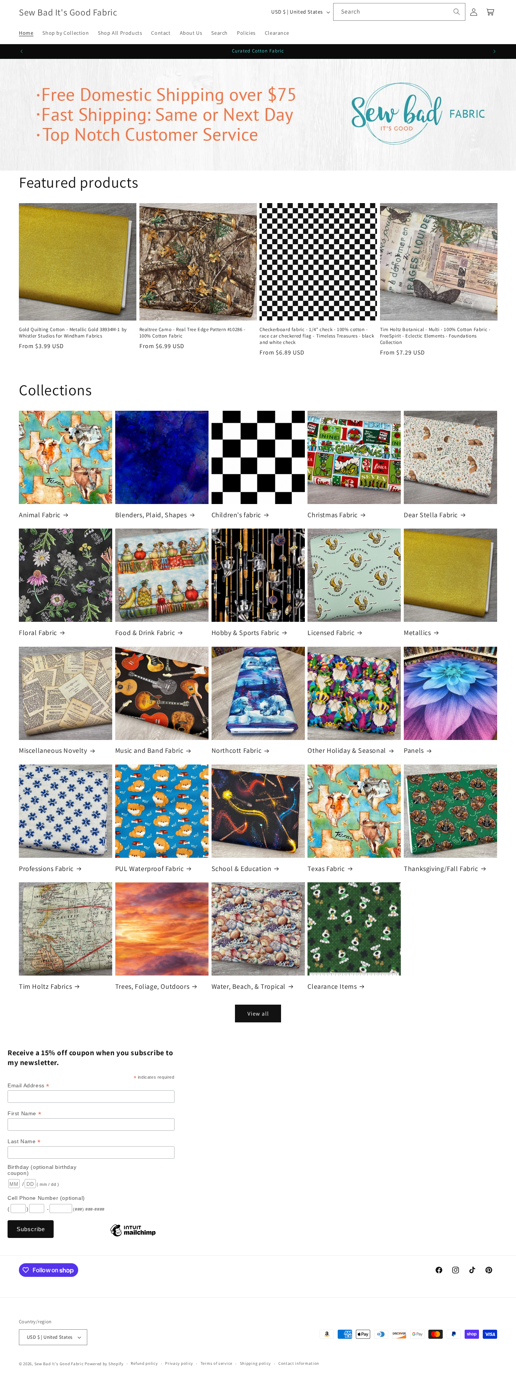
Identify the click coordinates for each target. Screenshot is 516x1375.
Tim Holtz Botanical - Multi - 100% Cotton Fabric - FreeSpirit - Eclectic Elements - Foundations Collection (435, 336)
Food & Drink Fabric (145, 632)
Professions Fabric (46, 868)
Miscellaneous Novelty (53, 750)
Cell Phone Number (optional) (46, 1198)
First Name (24, 1113)
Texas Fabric (326, 868)
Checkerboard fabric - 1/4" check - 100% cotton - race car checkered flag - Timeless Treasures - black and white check (317, 336)
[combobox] (399, 11)
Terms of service (216, 1363)
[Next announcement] (494, 51)
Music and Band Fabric (149, 750)
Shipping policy (255, 1363)
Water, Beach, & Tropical (249, 986)
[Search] (456, 11)
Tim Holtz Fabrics (45, 986)
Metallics (417, 632)
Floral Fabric (38, 632)
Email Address (28, 1085)
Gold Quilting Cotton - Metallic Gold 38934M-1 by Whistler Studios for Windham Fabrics (73, 333)
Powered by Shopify (104, 1363)
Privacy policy (179, 1363)
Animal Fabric (39, 514)
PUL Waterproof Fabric (149, 868)
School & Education (242, 868)
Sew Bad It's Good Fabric (59, 1363)
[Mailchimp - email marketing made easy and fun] (133, 1236)
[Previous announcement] (21, 51)
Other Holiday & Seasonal (346, 750)
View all (258, 1013)
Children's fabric (236, 514)
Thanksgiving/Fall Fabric (441, 868)
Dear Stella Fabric (431, 514)
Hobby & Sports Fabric (246, 632)
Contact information (298, 1363)
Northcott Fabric (237, 750)
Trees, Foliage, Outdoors (152, 986)
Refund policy (144, 1363)
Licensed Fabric (330, 632)
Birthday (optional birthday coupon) (42, 1170)
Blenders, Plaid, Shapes (151, 514)
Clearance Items (332, 986)
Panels (414, 750)
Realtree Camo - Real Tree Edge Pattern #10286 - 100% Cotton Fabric (192, 333)
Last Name (24, 1141)
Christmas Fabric (332, 514)
